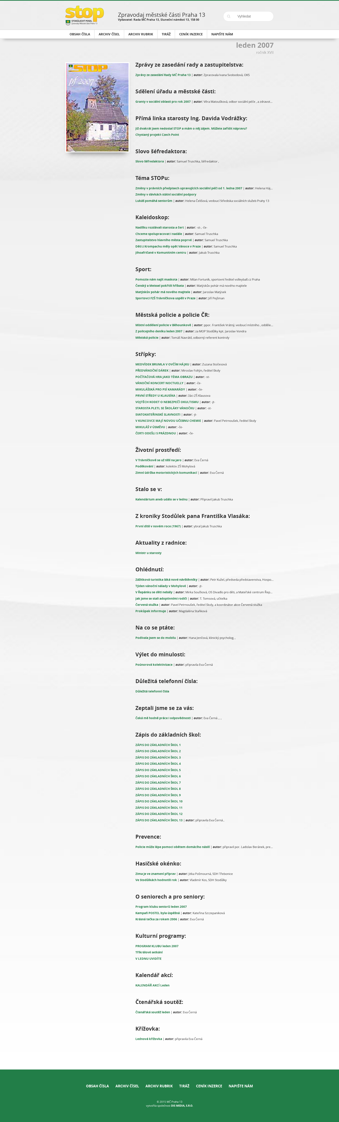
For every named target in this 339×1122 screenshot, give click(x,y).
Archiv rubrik (159, 1086)
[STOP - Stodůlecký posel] (84, 24)
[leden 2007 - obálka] (96, 107)
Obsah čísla (97, 1086)
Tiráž (184, 1086)
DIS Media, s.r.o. (182, 1106)
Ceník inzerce (209, 1086)
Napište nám (241, 1086)
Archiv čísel (127, 1086)
